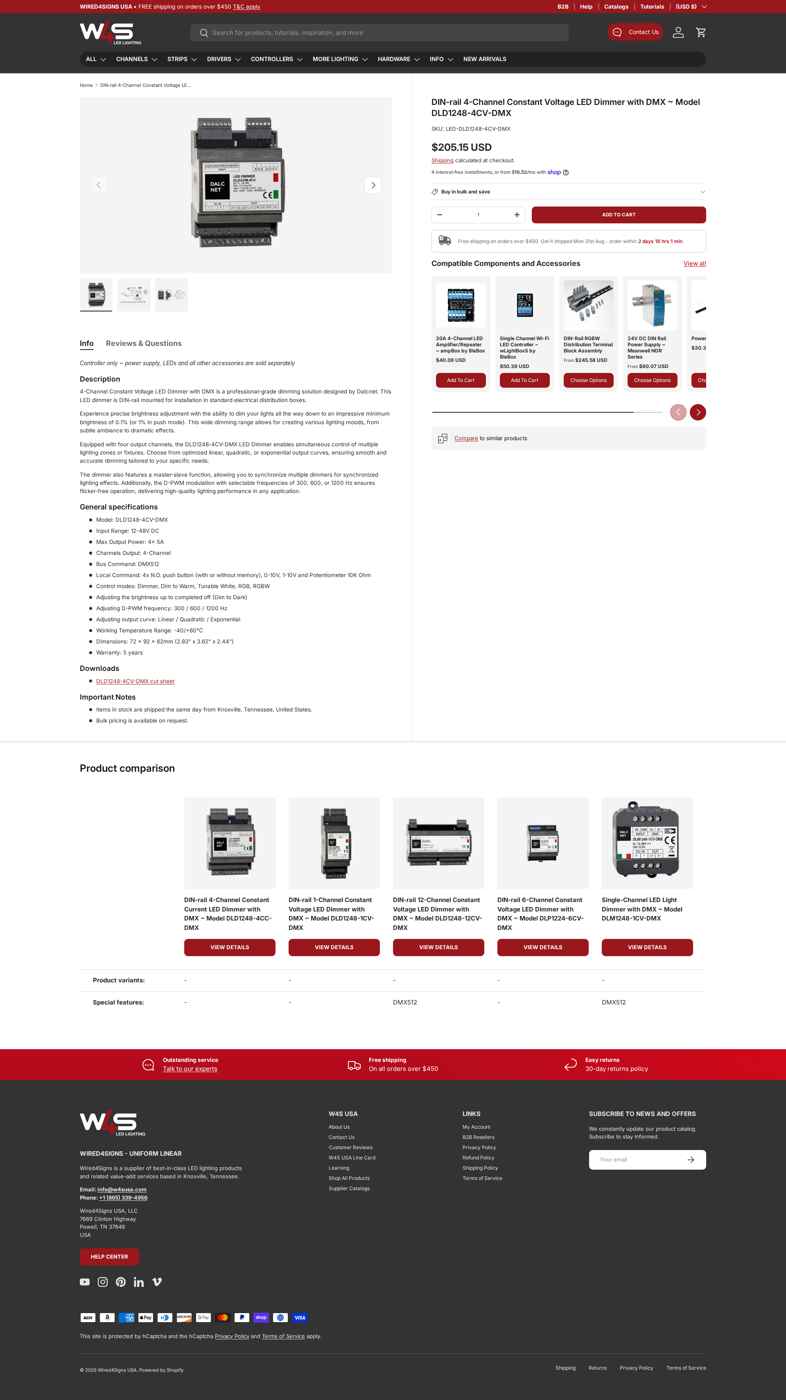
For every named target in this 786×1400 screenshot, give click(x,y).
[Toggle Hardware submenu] (417, 59)
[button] (701, 32)
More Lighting (335, 58)
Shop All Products (349, 1178)
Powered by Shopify (161, 1370)
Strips (177, 58)
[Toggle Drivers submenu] (238, 59)
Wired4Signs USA (117, 1370)
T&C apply (246, 6)
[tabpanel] (236, 542)
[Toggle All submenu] (103, 59)
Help (586, 6)
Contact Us (342, 1137)
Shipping (442, 160)
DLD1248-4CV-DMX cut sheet (135, 681)
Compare (466, 438)
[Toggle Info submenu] (450, 59)
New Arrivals (484, 58)
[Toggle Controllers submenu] (300, 59)
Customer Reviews (351, 1147)
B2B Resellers (479, 1137)
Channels (132, 58)
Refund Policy (479, 1158)
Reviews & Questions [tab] (144, 343)
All (91, 58)
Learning (339, 1168)
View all (695, 263)
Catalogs (616, 6)
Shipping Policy (480, 1168)
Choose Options (588, 380)
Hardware (394, 58)
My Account (476, 1127)
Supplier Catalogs (349, 1188)
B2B (563, 6)
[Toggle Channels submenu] (154, 59)
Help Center (109, 1256)
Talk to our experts (190, 1069)
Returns (598, 1368)
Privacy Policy (479, 1147)
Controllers (272, 58)
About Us (339, 1127)
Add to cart (619, 214)
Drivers (219, 58)
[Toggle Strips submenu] (194, 59)
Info (437, 58)
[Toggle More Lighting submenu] (365, 59)
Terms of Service (482, 1178)
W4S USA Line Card (352, 1158)
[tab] (87, 343)
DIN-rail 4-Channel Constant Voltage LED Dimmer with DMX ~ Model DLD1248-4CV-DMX (146, 85)
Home (86, 85)
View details (229, 947)
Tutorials (652, 6)
